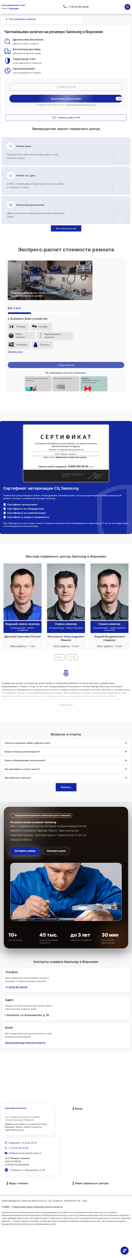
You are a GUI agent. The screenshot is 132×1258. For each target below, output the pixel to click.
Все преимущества (66, 228)
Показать (66, 787)
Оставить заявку (25, 850)
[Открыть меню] (127, 7)
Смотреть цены (56, 850)
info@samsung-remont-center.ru (25, 1043)
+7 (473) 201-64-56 (78, 6)
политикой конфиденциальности (81, 105)
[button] (59, 657)
